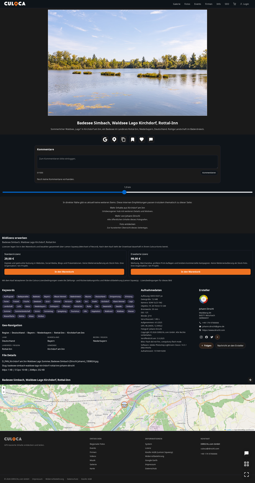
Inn (86, 301)
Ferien (6, 301)
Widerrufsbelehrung (113, 280)
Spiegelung (62, 311)
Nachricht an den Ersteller (230, 345)
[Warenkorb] (234, 4)
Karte (92, 468)
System (148, 444)
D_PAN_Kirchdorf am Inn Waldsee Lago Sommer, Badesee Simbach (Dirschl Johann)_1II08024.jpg (50, 361)
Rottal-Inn (78, 306)
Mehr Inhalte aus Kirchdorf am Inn (127, 207)
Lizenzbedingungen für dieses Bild (156, 280)
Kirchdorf (105, 301)
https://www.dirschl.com (213, 330)
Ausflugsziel (8, 296)
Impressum (150, 464)
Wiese (31, 316)
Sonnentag (48, 311)
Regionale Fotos (97, 444)
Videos (93, 456)
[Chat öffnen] (246, 453)
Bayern (47, 296)
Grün (48, 301)
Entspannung (115, 296)
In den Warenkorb (64, 271)
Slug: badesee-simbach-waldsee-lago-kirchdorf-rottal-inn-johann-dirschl (38, 365)
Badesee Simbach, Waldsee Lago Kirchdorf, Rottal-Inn (127, 122)
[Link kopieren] (123, 139)
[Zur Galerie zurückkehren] (246, 464)
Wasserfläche (9, 316)
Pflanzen (66, 306)
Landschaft (8, 306)
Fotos (187, 4)
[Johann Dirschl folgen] (217, 337)
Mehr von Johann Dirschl (127, 215)
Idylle (78, 301)
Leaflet (228, 430)
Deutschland (100, 296)
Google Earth (151, 460)
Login (246, 4)
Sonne (37, 311)
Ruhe (89, 306)
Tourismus (75, 311)
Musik (92, 460)
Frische (26, 301)
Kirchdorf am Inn (75, 332)
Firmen (208, 4)
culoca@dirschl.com (210, 448)
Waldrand (108, 311)
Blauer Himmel (60, 296)
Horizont (68, 301)
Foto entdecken (127, 224)
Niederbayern (40, 306)
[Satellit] (250, 379)
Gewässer (37, 301)
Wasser (131, 311)
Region (5, 332)
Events (197, 4)
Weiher (21, 316)
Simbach (129, 306)
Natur (28, 306)
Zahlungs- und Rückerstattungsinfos (83, 280)
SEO (227, 4)
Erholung (128, 296)
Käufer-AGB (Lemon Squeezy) (159, 452)
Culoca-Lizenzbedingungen (44, 280)
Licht (19, 306)
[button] (124, 404)
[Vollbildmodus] (246, 474)
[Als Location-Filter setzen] (114, 139)
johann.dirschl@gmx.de (213, 326)
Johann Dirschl (206, 308)
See (96, 306)
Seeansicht (107, 306)
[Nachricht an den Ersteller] (151, 139)
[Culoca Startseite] (15, 4)
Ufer (85, 311)
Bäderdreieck (75, 296)
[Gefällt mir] (142, 139)
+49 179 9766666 (210, 322)
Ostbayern (54, 306)
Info (219, 4)
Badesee (36, 296)
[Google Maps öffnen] (105, 139)
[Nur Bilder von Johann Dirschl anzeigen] (203, 300)
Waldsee (120, 311)
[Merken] (132, 139)
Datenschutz (151, 468)
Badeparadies (23, 296)
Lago (131, 301)
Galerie (176, 4)
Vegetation (96, 311)
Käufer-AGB (86, 479)
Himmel (57, 301)
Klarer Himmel (118, 301)
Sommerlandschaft (22, 311)
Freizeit (16, 301)
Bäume (88, 296)
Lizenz (148, 448)
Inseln (94, 301)
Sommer (7, 311)
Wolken (41, 316)
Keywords (8, 290)
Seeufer (119, 306)
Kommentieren (209, 172)
